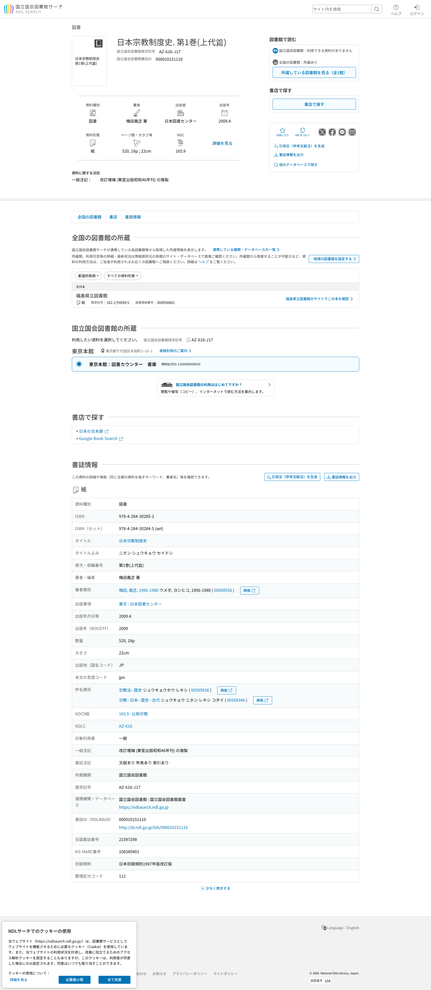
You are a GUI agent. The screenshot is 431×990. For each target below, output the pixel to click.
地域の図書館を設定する (333, 258)
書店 (113, 217)
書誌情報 (133, 217)
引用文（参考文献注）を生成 (301, 145)
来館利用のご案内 (173, 350)
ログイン (417, 13)
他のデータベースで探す (298, 164)
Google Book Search (98, 438)
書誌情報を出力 (291, 154)
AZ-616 (125, 726)
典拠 (246, 590)
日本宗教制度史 (133, 541)
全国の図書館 (90, 217)
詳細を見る (222, 143)
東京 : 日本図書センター (140, 604)
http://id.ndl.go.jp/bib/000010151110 (153, 827)
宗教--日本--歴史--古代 (139, 700)
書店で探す (314, 104)
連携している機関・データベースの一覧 (244, 249)
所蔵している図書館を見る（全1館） (314, 72)
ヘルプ (396, 13)
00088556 (223, 590)
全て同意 (114, 979)
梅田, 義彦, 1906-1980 (138, 590)
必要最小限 (74, 979)
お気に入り (282, 135)
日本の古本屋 (91, 431)
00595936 (200, 690)
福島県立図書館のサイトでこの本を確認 (317, 298)
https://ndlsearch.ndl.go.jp (144, 807)
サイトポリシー (225, 973)
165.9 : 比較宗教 (133, 714)
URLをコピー (302, 135)
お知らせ (159, 973)
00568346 (236, 700)
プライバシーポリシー (189, 973)
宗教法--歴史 (130, 690)
